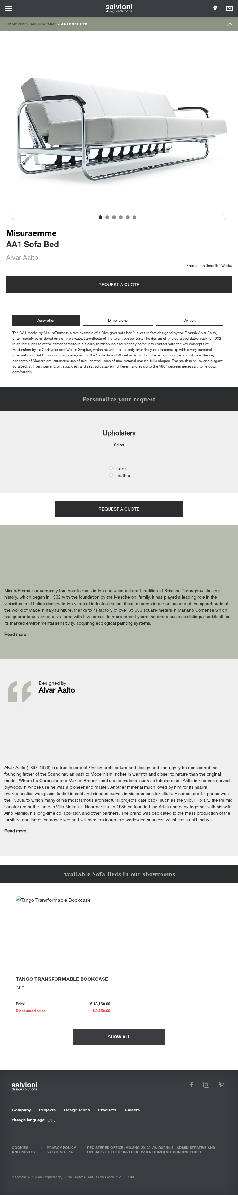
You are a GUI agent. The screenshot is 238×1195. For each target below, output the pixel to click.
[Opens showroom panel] (215, 8)
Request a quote (119, 284)
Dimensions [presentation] (118, 320)
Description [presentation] (46, 320)
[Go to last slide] (16, 217)
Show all (119, 1036)
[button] (100, 217)
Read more (15, 634)
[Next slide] (222, 217)
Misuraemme (43, 24)
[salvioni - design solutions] (119, 8)
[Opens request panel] (229, 8)
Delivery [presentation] (189, 320)
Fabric (121, 468)
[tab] (47, 320)
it (58, 1120)
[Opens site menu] (8, 8)
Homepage (16, 24)
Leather (122, 475)
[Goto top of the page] (230, 25)
